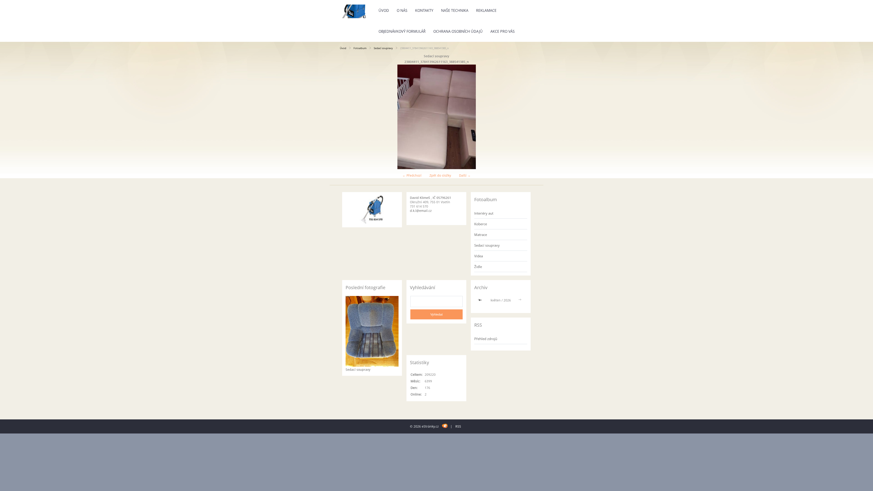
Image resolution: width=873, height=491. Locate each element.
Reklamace (486, 10)
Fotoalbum (360, 48)
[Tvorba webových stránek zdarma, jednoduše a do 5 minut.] (445, 425)
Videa (478, 256)
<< (480, 300)
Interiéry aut (483, 213)
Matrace (480, 234)
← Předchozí (411, 175)
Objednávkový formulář (402, 31)
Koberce (480, 224)
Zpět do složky (440, 175)
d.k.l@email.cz (421, 210)
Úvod (384, 10)
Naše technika (454, 10)
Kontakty (424, 10)
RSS (458, 426)
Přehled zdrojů (485, 338)
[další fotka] (526, 117)
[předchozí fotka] (347, 117)
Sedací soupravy (383, 48)
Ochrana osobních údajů (458, 31)
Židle (478, 266)
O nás (402, 10)
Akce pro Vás (502, 31)
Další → (465, 175)
